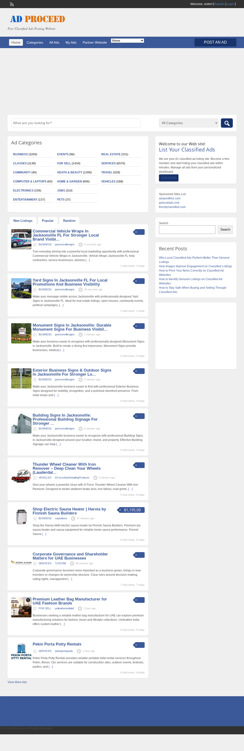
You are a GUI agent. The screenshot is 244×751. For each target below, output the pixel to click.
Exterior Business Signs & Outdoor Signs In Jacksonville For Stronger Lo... (72, 372)
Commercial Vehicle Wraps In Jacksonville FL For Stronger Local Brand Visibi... (66, 235)
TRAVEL (106, 172)
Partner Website (95, 42)
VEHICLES (108, 181)
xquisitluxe (61, 518)
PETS (61, 199)
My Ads (71, 42)
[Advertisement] (122, 81)
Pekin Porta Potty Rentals (57, 644)
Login (230, 4)
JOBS (61, 190)
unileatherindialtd (64, 608)
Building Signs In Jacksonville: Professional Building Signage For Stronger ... (65, 419)
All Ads (54, 42)
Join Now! (168, 178)
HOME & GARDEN (69, 181)
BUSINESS (45, 244)
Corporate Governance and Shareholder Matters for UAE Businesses (70, 556)
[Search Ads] (227, 123)
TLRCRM (60, 563)
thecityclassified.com (172, 207)
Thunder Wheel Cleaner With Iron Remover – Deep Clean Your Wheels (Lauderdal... (67, 468)
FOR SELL (64, 163)
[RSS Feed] (11, 4)
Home (15, 42)
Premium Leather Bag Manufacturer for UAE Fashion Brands (70, 601)
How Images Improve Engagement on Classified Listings (195, 266)
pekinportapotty (64, 651)
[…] (88, 260)
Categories (35, 42)
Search (163, 223)
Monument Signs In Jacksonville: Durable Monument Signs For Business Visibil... (72, 327)
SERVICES (108, 163)
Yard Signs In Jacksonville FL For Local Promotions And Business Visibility (70, 282)
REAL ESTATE (111, 154)
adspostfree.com (169, 198)
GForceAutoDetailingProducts (72, 477)
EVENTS (63, 154)
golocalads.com (169, 202)
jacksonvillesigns (65, 244)
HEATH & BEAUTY (69, 172)
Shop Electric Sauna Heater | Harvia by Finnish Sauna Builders (69, 511)
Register (219, 4)
